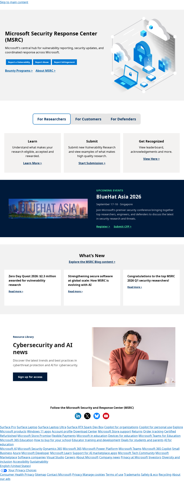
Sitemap (40, 475)
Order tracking (153, 431)
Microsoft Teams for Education (160, 436)
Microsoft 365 (72, 449)
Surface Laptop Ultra (52, 427)
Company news (109, 457)
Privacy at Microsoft (134, 457)
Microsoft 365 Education (16, 440)
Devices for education (123, 436)
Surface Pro (8, 427)
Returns (137, 431)
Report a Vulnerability (19, 62)
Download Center (85, 431)
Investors (155, 457)
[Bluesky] (96, 416)
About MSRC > (46, 71)
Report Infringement (64, 62)
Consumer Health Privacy (17, 475)
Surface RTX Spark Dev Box (85, 427)
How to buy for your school (52, 440)
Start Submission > (92, 163)
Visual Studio (55, 457)
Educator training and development (96, 440)
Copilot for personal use (155, 427)
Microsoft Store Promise (34, 436)
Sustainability (39, 462)
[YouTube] (106, 416)
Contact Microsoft (59, 475)
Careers (70, 457)
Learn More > (32, 163)
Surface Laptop (27, 427)
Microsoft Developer (35, 453)
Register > (103, 226)
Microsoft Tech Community (136, 453)
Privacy (77, 475)
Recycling (165, 475)
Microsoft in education (92, 436)
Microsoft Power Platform (100, 449)
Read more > (16, 291)
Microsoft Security (29, 449)
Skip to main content (14, 2)
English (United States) (15, 466)
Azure (17, 453)
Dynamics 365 (52, 449)
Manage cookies (94, 475)
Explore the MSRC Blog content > (92, 262)
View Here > (151, 159)
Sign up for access (30, 377)
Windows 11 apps (39, 431)
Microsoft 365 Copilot (156, 449)
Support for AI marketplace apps (95, 453)
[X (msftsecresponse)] (87, 416)
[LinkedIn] (78, 416)
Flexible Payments (64, 436)
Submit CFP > (123, 226)
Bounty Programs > (19, 71)
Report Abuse (42, 62)
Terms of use (114, 475)
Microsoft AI (8, 449)
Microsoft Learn (61, 453)
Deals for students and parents (142, 440)
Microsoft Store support (114, 431)
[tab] (52, 119)
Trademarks (132, 475)
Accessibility (21, 462)
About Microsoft (87, 457)
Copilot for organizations (121, 427)
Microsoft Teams (130, 449)
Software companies (32, 457)
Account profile (62, 431)
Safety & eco (149, 475)
